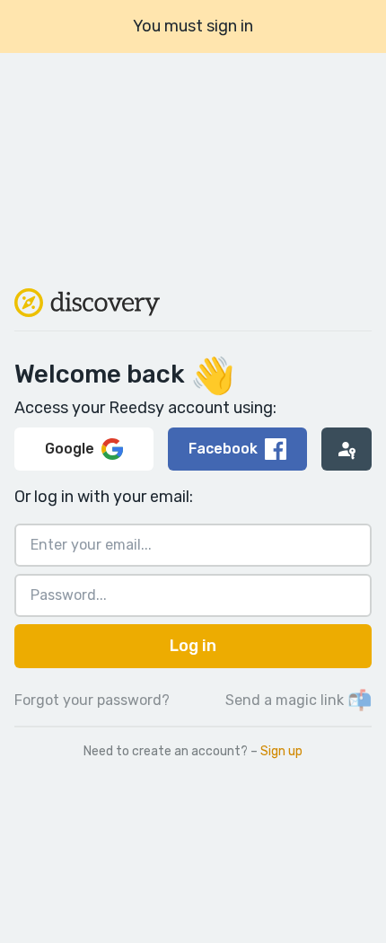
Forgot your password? (92, 700)
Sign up (281, 751)
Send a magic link (298, 700)
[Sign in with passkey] (346, 449)
